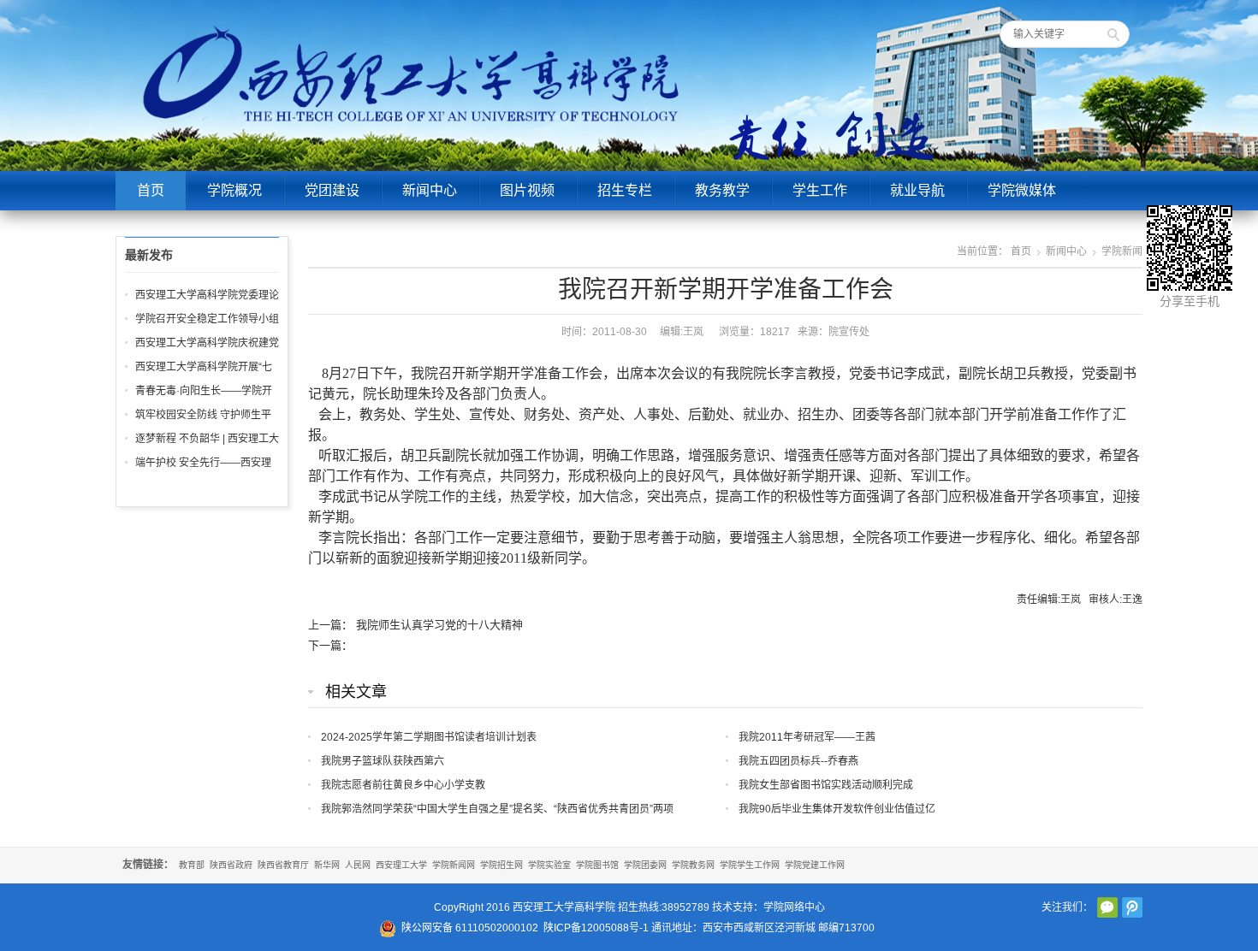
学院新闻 (1121, 251)
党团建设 (332, 190)
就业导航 (917, 190)
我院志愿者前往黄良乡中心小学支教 (403, 785)
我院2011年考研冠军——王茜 (807, 737)
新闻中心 (429, 190)
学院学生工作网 (750, 865)
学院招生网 (501, 865)
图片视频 (527, 190)
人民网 (358, 865)
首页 (150, 190)
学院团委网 (645, 865)
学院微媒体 (1022, 190)
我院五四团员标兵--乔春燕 (798, 761)
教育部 (192, 865)
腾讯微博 (1132, 907)
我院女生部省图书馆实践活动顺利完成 (826, 785)
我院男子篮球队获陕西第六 (382, 761)
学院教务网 (693, 865)
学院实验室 (549, 865)
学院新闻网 (453, 865)
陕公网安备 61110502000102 (469, 928)
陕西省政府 (231, 865)
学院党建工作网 (815, 865)
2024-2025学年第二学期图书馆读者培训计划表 (429, 737)
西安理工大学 (401, 865)
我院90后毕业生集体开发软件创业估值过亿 (837, 809)
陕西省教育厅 (283, 865)
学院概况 (234, 190)
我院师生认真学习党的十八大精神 (439, 624)
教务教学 (722, 190)
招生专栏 (624, 190)
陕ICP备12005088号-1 (596, 928)
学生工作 (819, 190)
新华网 (327, 865)
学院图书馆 (597, 865)
